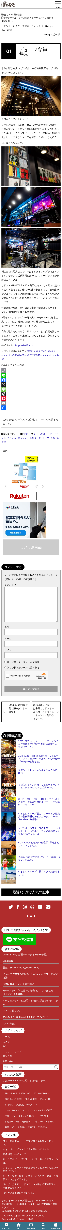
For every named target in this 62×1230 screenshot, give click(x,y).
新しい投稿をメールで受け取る (23, 667)
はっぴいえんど (11, 1184)
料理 (10, 1127)
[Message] (31, 389)
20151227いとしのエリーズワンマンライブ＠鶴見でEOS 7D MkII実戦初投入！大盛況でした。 (38, 744)
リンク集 (7, 1056)
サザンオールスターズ (29, 438)
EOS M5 (31, 1099)
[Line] (31, 375)
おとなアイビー (11, 1159)
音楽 (25, 433)
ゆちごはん (8, 1149)
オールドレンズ (15, 1110)
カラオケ (12, 438)
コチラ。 (43, 1080)
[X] (31, 384)
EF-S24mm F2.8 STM (18, 1093)
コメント (10, 584)
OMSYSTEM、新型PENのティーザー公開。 (25, 954)
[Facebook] (31, 380)
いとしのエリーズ (43, 433)
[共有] (31, 407)
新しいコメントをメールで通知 (23, 661)
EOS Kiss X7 (13, 1099)
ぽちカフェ (8, 1192)
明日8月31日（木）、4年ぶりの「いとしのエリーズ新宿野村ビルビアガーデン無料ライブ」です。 (39, 802)
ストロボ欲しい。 (12, 1010)
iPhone (45, 1099)
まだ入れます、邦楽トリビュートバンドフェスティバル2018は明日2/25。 (39, 786)
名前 (6, 626)
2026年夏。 (9, 961)
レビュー (12, 1121)
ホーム (6, 1036)
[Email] (31, 403)
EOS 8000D (41, 1093)
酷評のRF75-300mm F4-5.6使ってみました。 (27, 1017)
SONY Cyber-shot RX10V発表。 (20, 984)
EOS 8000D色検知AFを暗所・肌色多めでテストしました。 (38, 844)
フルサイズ (26, 1116)
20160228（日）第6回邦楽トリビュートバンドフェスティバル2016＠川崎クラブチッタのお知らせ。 (39, 758)
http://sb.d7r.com (24, 345)
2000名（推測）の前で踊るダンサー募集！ (18, 708)
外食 (52, 438)
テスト (10, 1116)
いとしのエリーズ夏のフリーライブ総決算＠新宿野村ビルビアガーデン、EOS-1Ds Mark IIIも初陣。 (39, 816)
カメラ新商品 (31, 547)
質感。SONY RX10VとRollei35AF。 (21, 967)
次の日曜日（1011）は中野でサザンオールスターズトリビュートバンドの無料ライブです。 (43, 711)
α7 (9, 1104)
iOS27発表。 (9, 1023)
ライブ (45, 438)
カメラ (6, 1041)
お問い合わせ (10, 1061)
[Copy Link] (31, 370)
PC (4, 1046)
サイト (7, 650)
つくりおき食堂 (11, 1140)
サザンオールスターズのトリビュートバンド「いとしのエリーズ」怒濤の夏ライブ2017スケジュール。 (39, 831)
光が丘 (27, 1121)
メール (7, 638)
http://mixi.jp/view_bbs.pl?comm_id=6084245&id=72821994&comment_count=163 (31, 355)
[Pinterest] (31, 398)
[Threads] (31, 394)
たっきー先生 (10, 1175)
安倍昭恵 (7, 1154)
